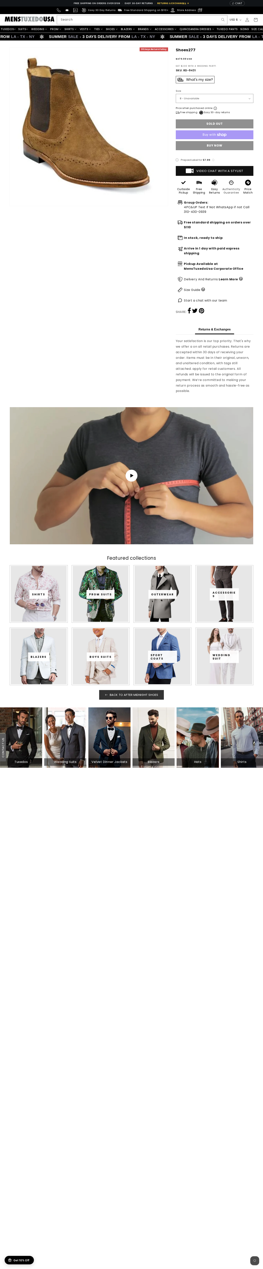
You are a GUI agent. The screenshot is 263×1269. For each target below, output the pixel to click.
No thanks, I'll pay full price (131, 678)
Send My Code (131, 668)
